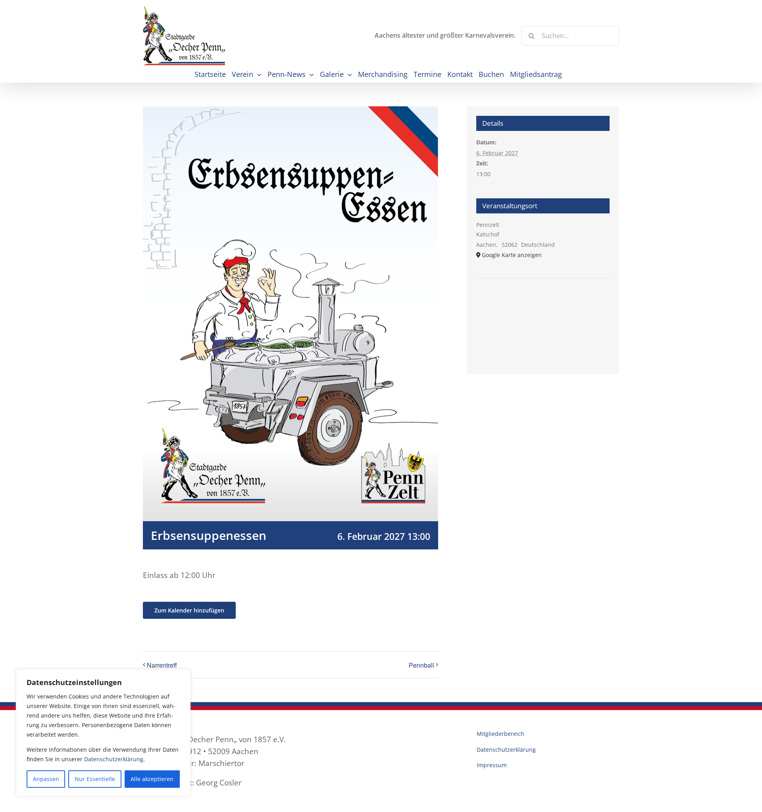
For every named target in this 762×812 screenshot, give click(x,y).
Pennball (421, 665)
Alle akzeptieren (152, 779)
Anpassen (46, 779)
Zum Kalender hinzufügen (189, 610)
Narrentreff (162, 665)
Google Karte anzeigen (512, 255)
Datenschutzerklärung (113, 759)
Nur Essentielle (95, 779)
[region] (103, 732)
